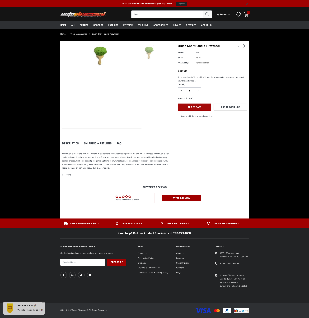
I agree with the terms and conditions (197, 116)
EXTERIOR (113, 25)
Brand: (181, 52)
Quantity (182, 84)
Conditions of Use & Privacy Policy (153, 272)
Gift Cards (142, 263)
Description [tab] (70, 144)
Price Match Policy (146, 258)
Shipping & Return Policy (148, 268)
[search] (207, 14)
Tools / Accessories (78, 34)
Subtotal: (182, 98)
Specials (180, 268)
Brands (84, 25)
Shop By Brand (182, 263)
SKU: (180, 58)
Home (63, 25)
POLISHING (143, 25)
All (73, 25)
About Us (206, 25)
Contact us (142, 253)
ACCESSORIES (160, 25)
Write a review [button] (181, 197)
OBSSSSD (98, 25)
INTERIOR (128, 25)
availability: (183, 63)
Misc (198, 52)
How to (177, 25)
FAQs (178, 272)
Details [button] (181, 4)
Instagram (180, 258)
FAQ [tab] (119, 144)
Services (191, 25)
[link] (238, 45)
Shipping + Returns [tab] (98, 144)
